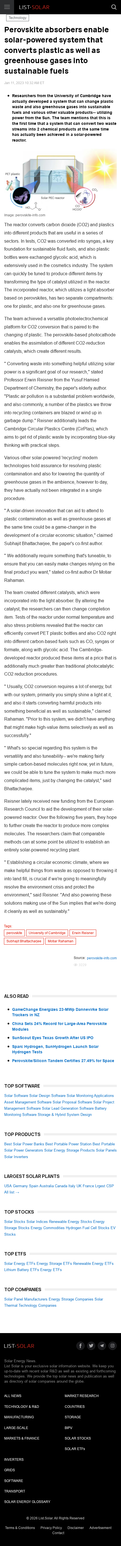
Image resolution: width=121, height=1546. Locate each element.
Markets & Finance (21, 1438)
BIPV (68, 1428)
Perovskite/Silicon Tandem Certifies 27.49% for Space (63, 1060)
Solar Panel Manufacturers (26, 1299)
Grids (9, 1470)
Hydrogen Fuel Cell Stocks (87, 1228)
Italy (71, 1186)
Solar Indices (37, 1222)
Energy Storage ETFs (54, 1263)
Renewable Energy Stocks (70, 1222)
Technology (17, 18)
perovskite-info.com (102, 958)
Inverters (14, 1460)
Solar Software (16, 1096)
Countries (75, 1407)
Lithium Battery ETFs (21, 1270)
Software (13, 1481)
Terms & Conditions (20, 1528)
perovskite (14, 933)
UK (79, 1186)
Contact (58, 1533)
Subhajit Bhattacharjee (23, 941)
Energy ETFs (51, 1270)
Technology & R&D (21, 1407)
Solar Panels (106, 1150)
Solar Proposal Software (72, 1102)
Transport (14, 1491)
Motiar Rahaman (60, 941)
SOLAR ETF (75, 1449)
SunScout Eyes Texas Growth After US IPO (52, 1037)
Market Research (82, 1396)
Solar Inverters (16, 1157)
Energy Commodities (48, 1228)
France (88, 1186)
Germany (20, 1186)
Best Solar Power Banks (24, 1144)
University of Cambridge (47, 933)
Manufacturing (19, 1417)
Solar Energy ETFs (19, 1263)
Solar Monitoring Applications (90, 1096)
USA (8, 1186)
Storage (73, 1417)
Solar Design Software (47, 1096)
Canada (61, 1186)
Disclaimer (76, 1528)
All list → (11, 1192)
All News (12, 1396)
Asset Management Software (27, 1102)
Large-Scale (16, 1428)
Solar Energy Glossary (27, 1502)
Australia (46, 1186)
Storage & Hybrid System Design (65, 1114)
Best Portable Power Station (68, 1144)
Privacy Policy (51, 1528)
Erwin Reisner (83, 933)
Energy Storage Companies (71, 1299)
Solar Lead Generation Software (68, 1108)
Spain (33, 1186)
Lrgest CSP (104, 1186)
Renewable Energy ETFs (93, 1263)
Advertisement (100, 1528)
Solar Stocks (14, 1222)
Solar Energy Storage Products (69, 1150)
